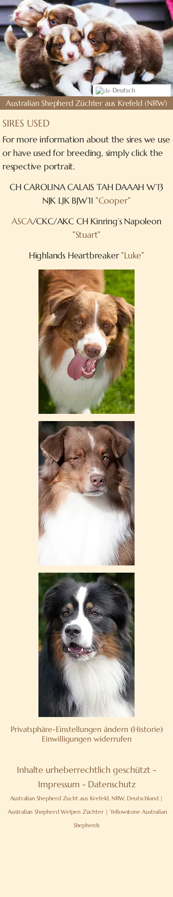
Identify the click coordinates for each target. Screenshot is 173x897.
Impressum (59, 784)
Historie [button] (147, 729)
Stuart (86, 234)
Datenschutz (112, 784)
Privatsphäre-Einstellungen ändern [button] (69, 729)
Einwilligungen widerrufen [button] (87, 738)
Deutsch (123, 90)
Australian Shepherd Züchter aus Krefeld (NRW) (86, 103)
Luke (132, 255)
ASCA (22, 221)
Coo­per (113, 200)
